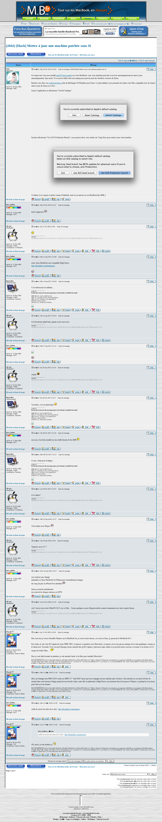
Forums (88, 19)
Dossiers (118, 19)
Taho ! (100, 817)
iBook (73, 19)
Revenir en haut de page (15, 199)
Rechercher (35, 24)
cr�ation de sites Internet (101, 820)
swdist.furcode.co (55, 83)
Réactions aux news (87, 55)
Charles (93, 817)
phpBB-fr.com (85, 809)
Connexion (138, 24)
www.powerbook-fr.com (72, 813)
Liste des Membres (50, 24)
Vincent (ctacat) (103, 819)
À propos (132, 19)
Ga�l (62, 819)
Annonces (103, 19)
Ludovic (72, 817)
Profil (87, 24)
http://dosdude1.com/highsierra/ (43, 266)
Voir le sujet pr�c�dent (127, 60)
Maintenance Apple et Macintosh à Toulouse (86, 820)
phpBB (76, 807)
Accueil (29, 19)
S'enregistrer (76, 24)
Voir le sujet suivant (147, 60)
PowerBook (59, 19)
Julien (83, 819)
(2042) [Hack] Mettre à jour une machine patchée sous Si (48, 46)
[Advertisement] (81, 39)
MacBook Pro (70, 820)
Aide (25, 24)
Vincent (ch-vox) (82, 817)
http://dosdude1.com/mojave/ (69, 709)
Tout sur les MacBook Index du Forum (62, 55)
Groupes (65, 24)
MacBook (44, 19)
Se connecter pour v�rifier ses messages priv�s (111, 24)
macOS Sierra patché (64, 75)
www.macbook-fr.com (91, 813)
